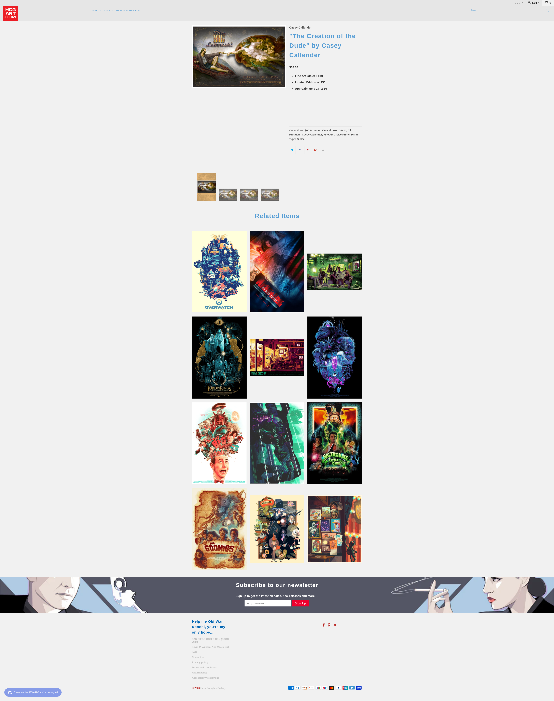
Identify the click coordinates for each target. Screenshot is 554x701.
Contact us (198, 657)
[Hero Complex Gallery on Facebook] (324, 625)
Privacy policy (200, 662)
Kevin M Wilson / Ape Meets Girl (210, 647)
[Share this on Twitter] (292, 150)
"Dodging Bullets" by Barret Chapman (277, 443)
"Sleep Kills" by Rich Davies (277, 272)
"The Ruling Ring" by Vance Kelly (219, 357)
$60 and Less (329, 130)
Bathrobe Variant (300, 103)
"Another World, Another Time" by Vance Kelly (334, 357)
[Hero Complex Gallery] (46, 13)
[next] (281, 96)
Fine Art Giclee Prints (336, 134)
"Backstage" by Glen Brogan (334, 529)
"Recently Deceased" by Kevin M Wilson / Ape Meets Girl (334, 272)
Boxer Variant (321, 103)
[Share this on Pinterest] (308, 150)
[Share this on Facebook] (300, 150)
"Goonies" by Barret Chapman (219, 529)
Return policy (199, 672)
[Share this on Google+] (315, 150)
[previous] (197, 96)
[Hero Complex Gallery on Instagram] (334, 625)
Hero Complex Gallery (212, 688)
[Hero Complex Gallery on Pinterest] (329, 625)
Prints (355, 134)
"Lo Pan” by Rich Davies (334, 443)
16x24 (342, 130)
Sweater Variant (300, 110)
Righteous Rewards (128, 10)
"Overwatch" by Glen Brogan (219, 271)
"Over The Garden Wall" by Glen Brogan (277, 529)
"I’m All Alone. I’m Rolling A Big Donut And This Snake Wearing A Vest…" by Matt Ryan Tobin (219, 443)
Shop (95, 10)
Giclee (301, 139)
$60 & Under (312, 130)
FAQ (194, 652)
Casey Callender (300, 27)
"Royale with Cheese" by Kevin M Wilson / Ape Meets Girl (277, 357)
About (108, 10)
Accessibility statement (205, 677)
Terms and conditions (204, 667)
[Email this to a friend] (323, 150)
